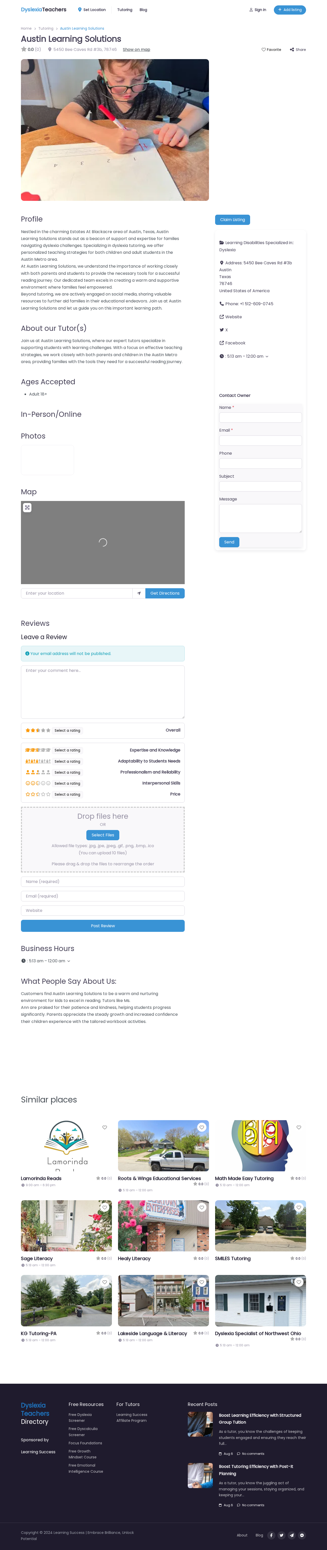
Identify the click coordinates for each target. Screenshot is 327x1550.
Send (229, 542)
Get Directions (165, 593)
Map (29, 492)
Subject (226, 476)
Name (226, 407)
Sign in (260, 9)
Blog (143, 9)
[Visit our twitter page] (281, 1535)
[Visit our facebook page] (271, 1535)
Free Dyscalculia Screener (83, 1431)
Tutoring (124, 9)
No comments (253, 1453)
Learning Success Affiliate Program (131, 1417)
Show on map (136, 49)
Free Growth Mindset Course (83, 1454)
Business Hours (47, 949)
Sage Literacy (37, 1258)
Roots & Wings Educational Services (159, 1178)
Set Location (95, 9)
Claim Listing (232, 220)
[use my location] (139, 593)
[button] (103, 960)
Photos (33, 436)
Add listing (293, 9)
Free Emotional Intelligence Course (86, 1468)
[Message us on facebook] (302, 1535)
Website (233, 317)
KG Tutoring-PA (38, 1333)
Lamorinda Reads (41, 1178)
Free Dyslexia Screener (80, 1417)
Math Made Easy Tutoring (244, 1178)
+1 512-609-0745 (256, 304)
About (242, 1535)
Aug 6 (228, 1453)
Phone (225, 453)
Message (228, 499)
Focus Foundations (85, 1443)
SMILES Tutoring (233, 1258)
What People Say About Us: (68, 981)
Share (301, 49)
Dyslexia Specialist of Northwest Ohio (258, 1333)
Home (26, 28)
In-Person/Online (51, 414)
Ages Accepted (48, 382)
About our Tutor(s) (54, 328)
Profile (32, 219)
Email (226, 430)
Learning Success (38, 1452)
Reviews (35, 623)
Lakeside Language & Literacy (152, 1333)
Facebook (235, 343)
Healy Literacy (134, 1258)
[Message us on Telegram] (292, 1535)
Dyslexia (227, 250)
